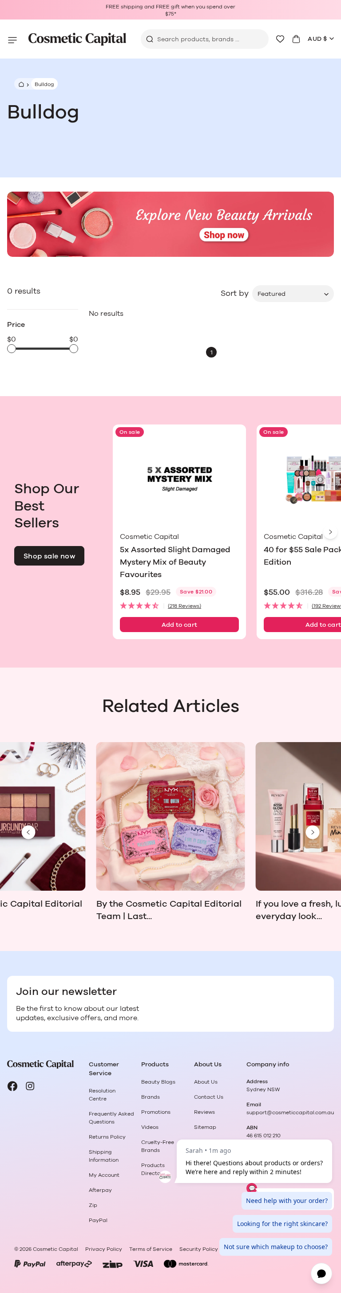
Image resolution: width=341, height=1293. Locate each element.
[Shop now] (170, 224)
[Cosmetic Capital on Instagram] (30, 1086)
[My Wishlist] (280, 39)
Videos (150, 1127)
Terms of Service (150, 1249)
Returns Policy (107, 1137)
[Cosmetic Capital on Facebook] (12, 1086)
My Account (104, 1175)
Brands (150, 1097)
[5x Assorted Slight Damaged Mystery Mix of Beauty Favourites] (179, 479)
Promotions (155, 1112)
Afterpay (100, 1190)
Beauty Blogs (158, 1082)
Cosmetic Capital (55, 1249)
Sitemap (205, 1127)
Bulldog (44, 84)
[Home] (20, 84)
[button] (179, 606)
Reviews (204, 1112)
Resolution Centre (102, 1094)
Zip (93, 1205)
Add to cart (180, 625)
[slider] (11, 348)
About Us (206, 1082)
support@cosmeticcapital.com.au (290, 1112)
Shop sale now (49, 556)
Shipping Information (104, 1156)
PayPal (98, 1220)
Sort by (235, 294)
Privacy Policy (103, 1249)
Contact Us (208, 1097)
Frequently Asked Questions (111, 1117)
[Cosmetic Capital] (77, 39)
